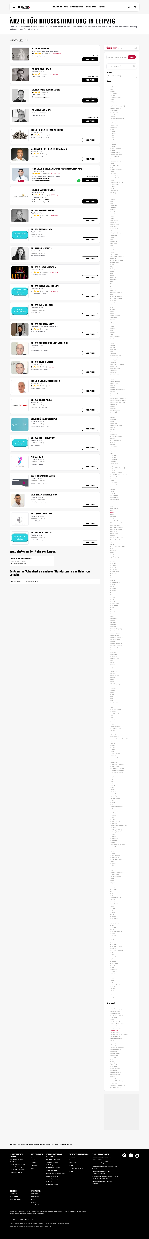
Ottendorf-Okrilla (114, 703)
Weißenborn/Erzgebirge (116, 946)
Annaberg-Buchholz (115, 97)
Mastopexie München (52, 1162)
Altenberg (112, 91)
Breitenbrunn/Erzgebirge (116, 182)
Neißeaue (112, 620)
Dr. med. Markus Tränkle (43, 189)
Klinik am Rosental (40, 48)
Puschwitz (113, 734)
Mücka (112, 593)
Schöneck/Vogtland (115, 832)
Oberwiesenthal (114, 675)
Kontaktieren (90, 59)
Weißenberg (113, 944)
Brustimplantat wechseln (117, 1026)
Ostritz (111, 700)
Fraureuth (112, 303)
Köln (32, 1168)
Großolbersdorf (114, 360)
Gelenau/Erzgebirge (115, 315)
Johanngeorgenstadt (115, 440)
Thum (111, 910)
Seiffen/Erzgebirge (115, 855)
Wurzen (112, 976)
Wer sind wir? (13, 1193)
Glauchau (112, 328)
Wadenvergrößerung (115, 1087)
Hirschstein (113, 419)
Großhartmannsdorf (115, 355)
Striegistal (112, 883)
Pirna (111, 722)
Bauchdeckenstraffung (116, 1015)
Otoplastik (112, 1076)
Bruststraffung (114, 1030)
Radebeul (112, 747)
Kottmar (112, 480)
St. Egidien (113, 863)
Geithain (112, 313)
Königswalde (113, 476)
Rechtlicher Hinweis (63, 1223)
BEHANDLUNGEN (57, 7)
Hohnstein (112, 430)
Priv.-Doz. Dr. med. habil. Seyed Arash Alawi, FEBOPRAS (57, 168)
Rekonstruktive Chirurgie (117, 1081)
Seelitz (112, 851)
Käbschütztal (113, 447)
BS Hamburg (49, 1165)
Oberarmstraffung (115, 1074)
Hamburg (33, 1162)
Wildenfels (113, 961)
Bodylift (112, 1019)
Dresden (112, 252)
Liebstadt (112, 535)
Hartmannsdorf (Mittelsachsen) (118, 398)
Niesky (112, 660)
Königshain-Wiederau (116, 472)
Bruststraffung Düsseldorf (53, 1167)
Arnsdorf (112, 99)
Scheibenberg (114, 811)
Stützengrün (113, 887)
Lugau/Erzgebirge (115, 557)
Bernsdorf (112, 150)
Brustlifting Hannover (52, 1176)
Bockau (112, 163)
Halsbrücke (113, 391)
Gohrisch (112, 332)
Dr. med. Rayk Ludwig (41, 69)
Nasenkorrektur (114, 1070)
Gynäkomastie (114, 1051)
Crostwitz (112, 209)
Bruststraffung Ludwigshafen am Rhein (25, 582)
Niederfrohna (113, 654)
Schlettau (112, 819)
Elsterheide (113, 277)
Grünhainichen (114, 383)
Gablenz (112, 311)
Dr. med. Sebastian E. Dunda (18, 1164)
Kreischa (112, 487)
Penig (111, 717)
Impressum (48, 1226)
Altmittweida (113, 93)
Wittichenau (113, 969)
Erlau (111, 288)
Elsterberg (112, 275)
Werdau (112, 954)
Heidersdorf (113, 408)
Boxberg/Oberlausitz (115, 176)
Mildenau (112, 580)
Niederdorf (113, 652)
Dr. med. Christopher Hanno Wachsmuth (49, 342)
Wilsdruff (112, 965)
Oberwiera (113, 673)
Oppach (112, 692)
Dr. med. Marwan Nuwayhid (43, 267)
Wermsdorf (113, 957)
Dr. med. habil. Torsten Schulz (46, 89)
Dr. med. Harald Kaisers (42, 305)
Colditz (112, 201)
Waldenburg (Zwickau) (116, 931)
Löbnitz (112, 544)
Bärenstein (113, 133)
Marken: (110, 72)
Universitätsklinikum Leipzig (44, 418)
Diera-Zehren (113, 226)
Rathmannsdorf (114, 762)
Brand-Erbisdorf (114, 178)
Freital (111, 307)
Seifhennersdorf (114, 857)
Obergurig (112, 667)
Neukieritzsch (113, 631)
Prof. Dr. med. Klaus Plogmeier (45, 380)
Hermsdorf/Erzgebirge (116, 413)
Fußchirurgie (113, 1045)
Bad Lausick (113, 121)
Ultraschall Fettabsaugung (117, 1085)
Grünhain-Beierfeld (115, 381)
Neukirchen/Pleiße (115, 639)
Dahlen (112, 216)
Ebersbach (113, 258)
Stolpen (112, 878)
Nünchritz (112, 665)
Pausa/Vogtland (114, 713)
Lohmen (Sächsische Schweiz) (118, 546)
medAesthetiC (37, 456)
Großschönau (113, 372)
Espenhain (113, 290)
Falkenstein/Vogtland (116, 292)
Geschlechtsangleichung (117, 1047)
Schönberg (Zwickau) (116, 830)
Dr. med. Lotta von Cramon (17, 1169)
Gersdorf (112, 320)
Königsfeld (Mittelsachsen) (117, 468)
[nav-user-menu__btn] (135, 7)
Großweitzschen (114, 377)
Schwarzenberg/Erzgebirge (117, 844)
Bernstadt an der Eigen (116, 154)
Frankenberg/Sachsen (116, 296)
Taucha (112, 891)
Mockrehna (113, 588)
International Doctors (37, 1205)
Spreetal (112, 861)
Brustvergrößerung (115, 1032)
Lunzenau (112, 559)
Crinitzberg (113, 207)
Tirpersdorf (113, 912)
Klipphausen (113, 459)
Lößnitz (112, 554)
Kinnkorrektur (113, 1057)
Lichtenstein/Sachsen (116, 529)
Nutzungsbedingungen (30, 1223)
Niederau (112, 650)
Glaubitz (112, 326)
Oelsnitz (112, 681)
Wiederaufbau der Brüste (76, 1168)
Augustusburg (113, 110)
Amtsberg (112, 95)
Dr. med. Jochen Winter (41, 399)
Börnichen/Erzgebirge (116, 169)
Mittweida (112, 584)
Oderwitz (112, 677)
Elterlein (112, 284)
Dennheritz (113, 222)
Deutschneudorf (114, 224)
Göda (111, 330)
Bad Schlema (113, 127)
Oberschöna (113, 671)
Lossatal (112, 552)
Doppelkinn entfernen (116, 1038)
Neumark (112, 641)
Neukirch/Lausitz (114, 635)
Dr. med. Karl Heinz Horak (43, 437)
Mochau (112, 586)
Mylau (111, 609)
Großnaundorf (113, 358)
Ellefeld (112, 271)
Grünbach (112, 379)
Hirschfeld (112, 417)
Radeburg (112, 749)
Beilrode (112, 140)
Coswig (112, 203)
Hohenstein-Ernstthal (116, 425)
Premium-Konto (35, 1196)
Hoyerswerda (113, 434)
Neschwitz (113, 622)
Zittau (111, 982)
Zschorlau (112, 990)
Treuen (112, 921)
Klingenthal (113, 457)
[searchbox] (117, 57)
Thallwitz (112, 899)
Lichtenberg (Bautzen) (116, 525)
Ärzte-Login (34, 1193)
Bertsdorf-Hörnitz (114, 157)
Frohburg (112, 309)
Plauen (112, 724)
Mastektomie (113, 1066)
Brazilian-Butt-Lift (115, 1021)
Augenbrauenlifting (115, 1011)
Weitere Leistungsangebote (117, 1009)
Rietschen (112, 785)
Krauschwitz (113, 482)
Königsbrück (113, 466)
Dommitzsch (113, 241)
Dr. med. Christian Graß (42, 324)
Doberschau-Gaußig (115, 233)
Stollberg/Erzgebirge (115, 876)
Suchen (132, 57)
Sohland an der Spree (116, 859)
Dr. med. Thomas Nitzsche (42, 210)
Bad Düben (113, 114)
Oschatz (112, 694)
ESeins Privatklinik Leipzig (43, 475)
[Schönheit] (24, 7)
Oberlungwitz (113, 669)
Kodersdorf (113, 461)
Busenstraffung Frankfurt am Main (55, 1173)
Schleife (112, 817)
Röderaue (112, 789)
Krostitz (112, 491)
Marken (33, 1199)
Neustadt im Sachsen (116, 645)
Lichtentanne (113, 531)
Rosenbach (113, 794)
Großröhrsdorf (113, 366)
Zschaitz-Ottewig (115, 984)
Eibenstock (113, 264)
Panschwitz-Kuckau (115, 709)
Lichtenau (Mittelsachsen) (117, 523)
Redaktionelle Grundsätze (17, 1226)
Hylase (71, 1171)
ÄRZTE (66, 7)
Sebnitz (112, 849)
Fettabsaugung (114, 1043)
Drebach (112, 248)
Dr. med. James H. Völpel (42, 361)
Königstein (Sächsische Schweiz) (119, 474)
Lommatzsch (113, 550)
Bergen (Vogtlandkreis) (116, 148)
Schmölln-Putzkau (115, 821)
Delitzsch (112, 218)
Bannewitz (113, 131)
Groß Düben (113, 347)
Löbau (111, 542)
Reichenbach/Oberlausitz (117, 770)
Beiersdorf (112, 137)
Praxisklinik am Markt (41, 513)
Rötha (111, 804)
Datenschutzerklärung (16, 1223)
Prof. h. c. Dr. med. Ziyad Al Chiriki (47, 129)
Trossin (112, 925)
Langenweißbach (115, 499)
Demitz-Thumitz (114, 220)
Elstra (111, 281)
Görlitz (111, 334)
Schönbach (113, 827)
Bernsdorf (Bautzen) (115, 152)
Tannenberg (113, 889)
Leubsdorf (112, 518)
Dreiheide (112, 250)
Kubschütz (113, 493)
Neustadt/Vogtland (115, 648)
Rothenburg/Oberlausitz (116, 806)
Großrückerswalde (115, 368)
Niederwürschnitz (115, 658)
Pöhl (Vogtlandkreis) (115, 728)
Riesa (111, 783)
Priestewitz (113, 730)
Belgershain (113, 144)
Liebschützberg (114, 533)
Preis (26, 40)
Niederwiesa (113, 656)
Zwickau (112, 995)
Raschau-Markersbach (116, 758)
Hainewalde (113, 387)
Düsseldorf (34, 1165)
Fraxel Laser (72, 1162)
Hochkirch (112, 421)
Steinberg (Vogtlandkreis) (117, 872)
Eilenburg (112, 269)
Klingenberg (113, 455)
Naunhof (112, 616)
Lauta (111, 506)
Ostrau (111, 698)
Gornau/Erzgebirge (115, 336)
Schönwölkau (113, 840)
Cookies (41, 1223)
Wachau (112, 929)
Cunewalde (113, 214)
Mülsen (112, 607)
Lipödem (112, 1060)
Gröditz (112, 343)
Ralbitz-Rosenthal (115, 753)
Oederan (112, 679)
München (33, 1160)
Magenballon (73, 1157)
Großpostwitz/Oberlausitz (117, 364)
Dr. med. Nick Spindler (41, 532)
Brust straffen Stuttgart (52, 1179)
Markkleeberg (113, 569)
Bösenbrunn (113, 173)
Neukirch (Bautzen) (115, 633)
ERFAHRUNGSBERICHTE (76, 7)
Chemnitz (112, 197)
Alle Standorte (114, 87)
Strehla (112, 880)
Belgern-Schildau (115, 142)
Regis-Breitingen (114, 766)
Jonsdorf (112, 444)
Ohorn (111, 686)
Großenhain (113, 351)
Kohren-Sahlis (114, 463)
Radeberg (112, 745)
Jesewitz (112, 438)
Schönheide (113, 836)
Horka (111, 432)
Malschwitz (113, 563)
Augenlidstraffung (115, 1013)
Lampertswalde (114, 495)
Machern (112, 561)
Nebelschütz (113, 618)
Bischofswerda (114, 159)
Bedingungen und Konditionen (34, 1226)
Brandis (112, 180)
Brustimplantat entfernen (117, 1024)
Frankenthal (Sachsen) (116, 298)
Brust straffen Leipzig (52, 1184)
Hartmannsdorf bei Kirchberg (118, 400)
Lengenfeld (113, 516)
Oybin (111, 707)
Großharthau (113, 353)
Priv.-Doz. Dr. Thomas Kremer (21, 558)
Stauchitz (112, 868)
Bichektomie (113, 1017)
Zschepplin (113, 986)
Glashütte (112, 324)
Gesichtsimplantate (115, 1049)
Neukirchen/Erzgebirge (116, 637)
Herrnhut (112, 415)
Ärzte (21, 40)
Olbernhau (113, 688)
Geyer (111, 322)
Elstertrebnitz (113, 279)
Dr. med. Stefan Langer (41, 229)
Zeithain (112, 978)
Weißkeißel (113, 948)
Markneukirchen (114, 571)
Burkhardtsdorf (114, 190)
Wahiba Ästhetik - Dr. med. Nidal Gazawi (49, 148)
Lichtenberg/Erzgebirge (116, 527)
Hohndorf (112, 427)
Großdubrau (113, 349)
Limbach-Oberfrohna (115, 540)
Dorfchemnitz (113, 243)
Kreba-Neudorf (114, 485)
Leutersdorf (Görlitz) (115, 521)
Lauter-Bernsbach (115, 508)
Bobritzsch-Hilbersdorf (116, 161)
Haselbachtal (113, 404)
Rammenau (113, 756)
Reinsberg (112, 775)
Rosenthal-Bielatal (115, 798)
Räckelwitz (113, 741)
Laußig (112, 502)
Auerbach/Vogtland (115, 108)
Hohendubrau (113, 423)
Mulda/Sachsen (114, 603)
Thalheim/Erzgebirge (115, 897)
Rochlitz (112, 787)
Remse (112, 779)
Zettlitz (112, 980)
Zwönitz (112, 997)
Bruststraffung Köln (51, 1170)
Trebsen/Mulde (114, 918)
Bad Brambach (114, 112)
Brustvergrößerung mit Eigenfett (119, 1034)
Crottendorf (113, 212)
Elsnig (111, 273)
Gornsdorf (112, 339)
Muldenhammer (114, 605)
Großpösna (113, 362)
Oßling (111, 696)
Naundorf (112, 614)
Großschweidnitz (114, 375)
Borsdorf (112, 171)
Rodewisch (113, 792)
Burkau (112, 188)
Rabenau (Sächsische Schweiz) (119, 739)
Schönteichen (114, 838)
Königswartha (113, 478)
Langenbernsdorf (114, 497)
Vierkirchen (113, 927)
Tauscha (112, 895)
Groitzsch (112, 345)
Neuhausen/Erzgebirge (116, 629)
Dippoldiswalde (114, 228)
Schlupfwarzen (114, 1083)
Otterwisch (113, 705)
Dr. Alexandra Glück (41, 110)
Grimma (112, 341)
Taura (111, 893)
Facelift (112, 1040)
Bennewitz (113, 146)
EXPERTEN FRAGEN (91, 7)
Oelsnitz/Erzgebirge (115, 684)
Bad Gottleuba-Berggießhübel (118, 118)
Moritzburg (113, 590)
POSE (71, 1165)
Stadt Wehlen (113, 866)
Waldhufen (113, 935)
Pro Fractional (73, 1160)
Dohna (111, 239)
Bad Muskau (113, 123)
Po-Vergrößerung (114, 1079)
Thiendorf (112, 908)
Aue (111, 104)
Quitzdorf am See (114, 736)
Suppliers (33, 1202)
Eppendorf (112, 286)
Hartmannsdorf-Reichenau (117, 402)
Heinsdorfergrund (115, 411)
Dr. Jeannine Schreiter (41, 248)
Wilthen (112, 967)
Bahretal (112, 129)
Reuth (111, 781)
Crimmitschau (113, 205)
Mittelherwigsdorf (115, 582)
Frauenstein (113, 300)
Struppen (112, 885)
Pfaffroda (112, 720)
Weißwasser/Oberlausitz (116, 950)
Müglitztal (112, 597)
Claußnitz (112, 199)
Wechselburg (113, 938)
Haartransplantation (115, 1053)
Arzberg (112, 102)
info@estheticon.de (30, 1220)
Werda (111, 952)
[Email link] (137, 1156)
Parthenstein (113, 711)
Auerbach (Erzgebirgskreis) (117, 106)
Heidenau (112, 406)
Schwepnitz (113, 847)
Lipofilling (112, 1062)
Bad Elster (112, 116)
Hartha (112, 396)
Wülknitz (112, 974)
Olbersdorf (113, 690)
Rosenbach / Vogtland (116, 796)
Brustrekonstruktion (115, 1028)
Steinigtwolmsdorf (115, 874)
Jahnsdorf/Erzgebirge (116, 436)
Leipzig (112, 512)
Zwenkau (112, 993)
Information (14, 40)
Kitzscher (112, 453)
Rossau (112, 800)
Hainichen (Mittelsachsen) (117, 389)
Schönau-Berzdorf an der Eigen (118, 825)
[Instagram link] (124, 1156)
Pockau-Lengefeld (115, 726)
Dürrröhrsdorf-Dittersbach (117, 256)
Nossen (112, 662)
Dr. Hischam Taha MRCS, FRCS (44, 494)
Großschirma (113, 370)
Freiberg (112, 305)
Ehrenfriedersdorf (114, 262)
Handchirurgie (114, 1055)
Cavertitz (112, 195)
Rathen (112, 760)
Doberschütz (113, 235)
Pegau (111, 715)
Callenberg (113, 193)
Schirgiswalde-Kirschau (116, 813)
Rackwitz (112, 743)
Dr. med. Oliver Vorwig (16, 1167)
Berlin (32, 1157)
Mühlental (112, 601)
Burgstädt (112, 186)
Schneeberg (113, 823)
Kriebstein (112, 489)
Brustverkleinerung (115, 1036)
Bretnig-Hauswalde (115, 184)
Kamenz (112, 449)
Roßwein (112, 802)
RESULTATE (102, 7)
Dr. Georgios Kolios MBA (16, 1172)
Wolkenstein (113, 971)
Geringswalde (113, 317)
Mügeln (112, 595)
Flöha (111, 294)
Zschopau (112, 988)
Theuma (112, 906)
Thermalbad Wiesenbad (116, 904)
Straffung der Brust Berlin (53, 1159)
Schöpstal (112, 842)
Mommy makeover (115, 1068)
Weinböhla (113, 940)
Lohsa (111, 548)
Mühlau (112, 599)
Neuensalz (113, 626)
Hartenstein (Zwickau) (116, 394)
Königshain (113, 470)
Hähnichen (113, 385)
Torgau (112, 914)
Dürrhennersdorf (114, 254)
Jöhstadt (112, 442)
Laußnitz (112, 504)
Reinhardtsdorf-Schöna (116, 772)
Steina (111, 870)
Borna (111, 167)
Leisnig (112, 514)
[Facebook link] (131, 1156)
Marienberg (113, 565)
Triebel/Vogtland (114, 923)
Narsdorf (112, 612)
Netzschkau (113, 624)
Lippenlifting (113, 1064)
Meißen (112, 578)
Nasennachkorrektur (115, 1072)
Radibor (112, 751)
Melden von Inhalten (15, 1199)
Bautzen (112, 135)
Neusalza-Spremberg (116, 643)
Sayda (111, 808)
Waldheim (112, 933)
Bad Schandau (114, 125)
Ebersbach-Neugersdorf (116, 260)
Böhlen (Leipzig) (114, 165)
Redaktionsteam (14, 1196)
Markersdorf (113, 567)
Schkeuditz (113, 815)
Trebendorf (113, 916)
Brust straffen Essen (51, 1182)
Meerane (112, 576)
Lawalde (112, 510)
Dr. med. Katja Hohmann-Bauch (45, 286)
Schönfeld (112, 834)
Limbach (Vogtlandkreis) (116, 538)
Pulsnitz (112, 732)
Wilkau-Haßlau (114, 963)
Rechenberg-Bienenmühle (117, 764)
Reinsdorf (112, 777)
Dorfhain (112, 245)
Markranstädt (113, 573)
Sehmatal (112, 853)
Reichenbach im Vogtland (117, 768)
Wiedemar (112, 959)
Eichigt (112, 267)
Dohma (112, 237)
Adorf (111, 89)
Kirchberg (112, 451)
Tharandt (112, 902)
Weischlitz (112, 942)
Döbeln (112, 231)
